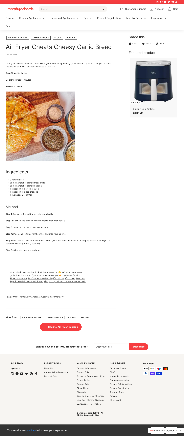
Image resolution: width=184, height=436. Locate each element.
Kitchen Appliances (30, 18)
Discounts (81, 392)
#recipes (80, 278)
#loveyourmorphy (18, 278)
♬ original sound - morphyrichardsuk (67, 281)
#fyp (46, 281)
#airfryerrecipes (36, 278)
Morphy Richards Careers (56, 372)
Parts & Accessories (119, 380)
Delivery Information (86, 368)
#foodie (48, 278)
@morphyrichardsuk (20, 272)
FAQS (112, 372)
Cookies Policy (84, 384)
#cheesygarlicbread (33, 281)
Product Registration (109, 18)
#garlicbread (16, 281)
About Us (48, 368)
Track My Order (117, 392)
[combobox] (73, 9)
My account (115, 400)
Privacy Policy (83, 380)
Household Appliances (63, 18)
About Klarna (83, 388)
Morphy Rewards (135, 18)
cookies (31, 430)
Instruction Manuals (119, 376)
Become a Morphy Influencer (90, 396)
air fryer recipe (17, 38)
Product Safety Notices (121, 384)
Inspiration (157, 18)
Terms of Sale (50, 376)
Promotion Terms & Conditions (91, 376)
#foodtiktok (58, 278)
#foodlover (70, 278)
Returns (113, 396)
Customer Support (118, 368)
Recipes (71, 38)
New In (10, 18)
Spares (87, 18)
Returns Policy (83, 372)
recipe (58, 38)
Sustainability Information (89, 404)
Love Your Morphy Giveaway (90, 400)
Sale (8, 26)
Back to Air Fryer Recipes (63, 326)
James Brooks (40, 38)
